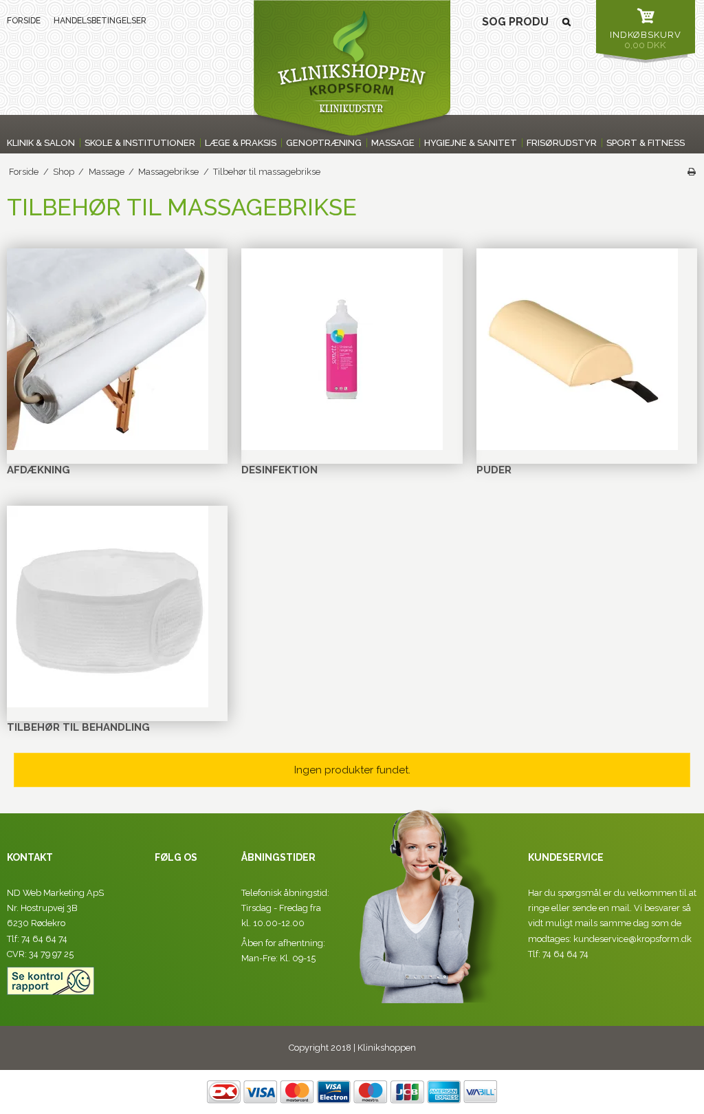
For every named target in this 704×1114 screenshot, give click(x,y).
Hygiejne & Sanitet (470, 142)
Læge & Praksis (240, 142)
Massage (393, 142)
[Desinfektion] (342, 349)
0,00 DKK (645, 40)
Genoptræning (324, 142)
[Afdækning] (107, 349)
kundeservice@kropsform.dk (632, 939)
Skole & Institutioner (140, 142)
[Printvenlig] (691, 172)
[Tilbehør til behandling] (107, 606)
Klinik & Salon (41, 142)
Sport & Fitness (645, 142)
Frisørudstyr (562, 142)
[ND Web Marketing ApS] (351, 68)
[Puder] (577, 349)
